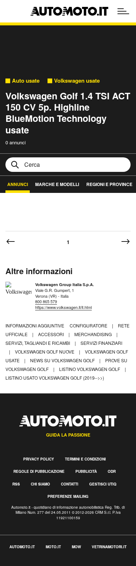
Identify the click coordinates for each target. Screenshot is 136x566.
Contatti (69, 484)
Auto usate (26, 80)
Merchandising (93, 334)
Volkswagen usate (77, 80)
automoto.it (22, 546)
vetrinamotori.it (109, 546)
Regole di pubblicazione (39, 471)
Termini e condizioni (85, 459)
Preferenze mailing (68, 496)
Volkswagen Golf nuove (45, 351)
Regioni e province (109, 184)
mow (76, 546)
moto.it (53, 546)
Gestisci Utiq (102, 484)
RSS (16, 484)
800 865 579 (46, 301)
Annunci (17, 184)
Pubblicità (86, 471)
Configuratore (89, 325)
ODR (112, 471)
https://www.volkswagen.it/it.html (63, 307)
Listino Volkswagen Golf (90, 369)
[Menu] (123, 11)
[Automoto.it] (69, 11)
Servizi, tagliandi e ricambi (38, 343)
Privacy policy (38, 459)
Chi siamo (40, 484)
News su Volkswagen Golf (63, 360)
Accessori (51, 334)
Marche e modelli (57, 184)
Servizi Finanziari (101, 343)
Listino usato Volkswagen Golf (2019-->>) (54, 378)
